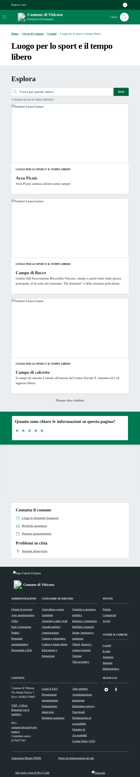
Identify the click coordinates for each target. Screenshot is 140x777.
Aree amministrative (22, 615)
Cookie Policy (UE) (83, 741)
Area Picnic (27, 178)
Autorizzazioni (50, 632)
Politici (15, 632)
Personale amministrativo (19, 641)
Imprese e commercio (84, 621)
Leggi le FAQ (50, 688)
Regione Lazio (18, 4)
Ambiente (47, 615)
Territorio (108, 657)
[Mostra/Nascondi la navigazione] (4, 17)
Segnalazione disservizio (49, 709)
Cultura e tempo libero (54, 644)
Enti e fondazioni (21, 626)
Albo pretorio (80, 688)
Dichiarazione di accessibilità (81, 720)
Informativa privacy (83, 706)
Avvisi (106, 621)
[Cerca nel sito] (124, 17)
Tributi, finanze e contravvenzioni (82, 647)
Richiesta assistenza (53, 717)
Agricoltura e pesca (53, 609)
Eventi (106, 651)
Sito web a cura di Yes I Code (32, 772)
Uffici (14, 621)
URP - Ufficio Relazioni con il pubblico (20, 710)
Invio (121, 91)
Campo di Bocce (31, 272)
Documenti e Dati (21, 650)
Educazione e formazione (49, 653)
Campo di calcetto (33, 372)
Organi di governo (21, 609)
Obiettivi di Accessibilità (79, 732)
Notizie (107, 609)
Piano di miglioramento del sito (76, 758)
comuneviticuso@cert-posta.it (24, 729)
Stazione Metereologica (111, 665)
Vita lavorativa (80, 661)
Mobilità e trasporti (83, 626)
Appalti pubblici (51, 626)
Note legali (78, 712)
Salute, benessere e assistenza (83, 635)
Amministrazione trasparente (82, 697)
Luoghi (107, 645)
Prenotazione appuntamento (50, 697)
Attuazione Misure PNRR (26, 758)
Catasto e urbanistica (53, 638)
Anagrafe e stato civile (54, 621)
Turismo (77, 656)
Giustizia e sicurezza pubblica (84, 612)
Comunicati (109, 615)
